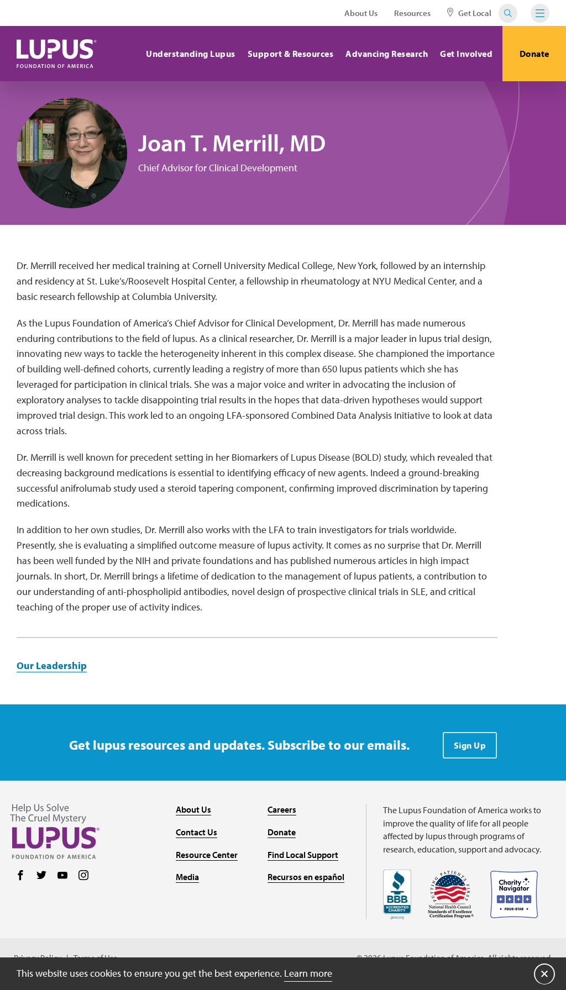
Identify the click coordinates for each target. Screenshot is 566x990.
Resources (412, 13)
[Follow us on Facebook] (20, 876)
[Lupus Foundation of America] (57, 53)
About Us (361, 13)
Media (187, 876)
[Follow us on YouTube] (62, 876)
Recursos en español (306, 876)
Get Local (474, 13)
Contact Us (196, 832)
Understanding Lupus (190, 53)
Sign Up (470, 745)
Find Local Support (303, 854)
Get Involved (466, 53)
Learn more (308, 973)
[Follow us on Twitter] (41, 876)
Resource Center (207, 854)
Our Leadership (52, 665)
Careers (282, 809)
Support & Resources (291, 53)
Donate (534, 53)
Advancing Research (386, 53)
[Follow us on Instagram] (83, 876)
